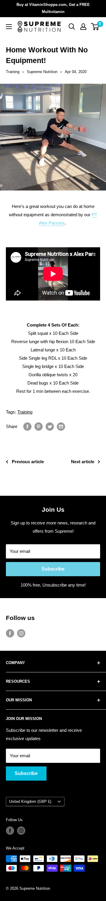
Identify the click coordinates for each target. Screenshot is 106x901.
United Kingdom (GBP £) (30, 801)
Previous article (28, 461)
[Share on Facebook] (27, 426)
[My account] (83, 26)
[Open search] (72, 26)
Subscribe (53, 568)
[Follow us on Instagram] (21, 633)
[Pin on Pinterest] (38, 426)
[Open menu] (9, 26)
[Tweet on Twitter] (50, 426)
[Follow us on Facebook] (10, 633)
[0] (95, 26)
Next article (82, 461)
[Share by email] (61, 426)
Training (12, 72)
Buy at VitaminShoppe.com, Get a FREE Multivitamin (53, 8)
